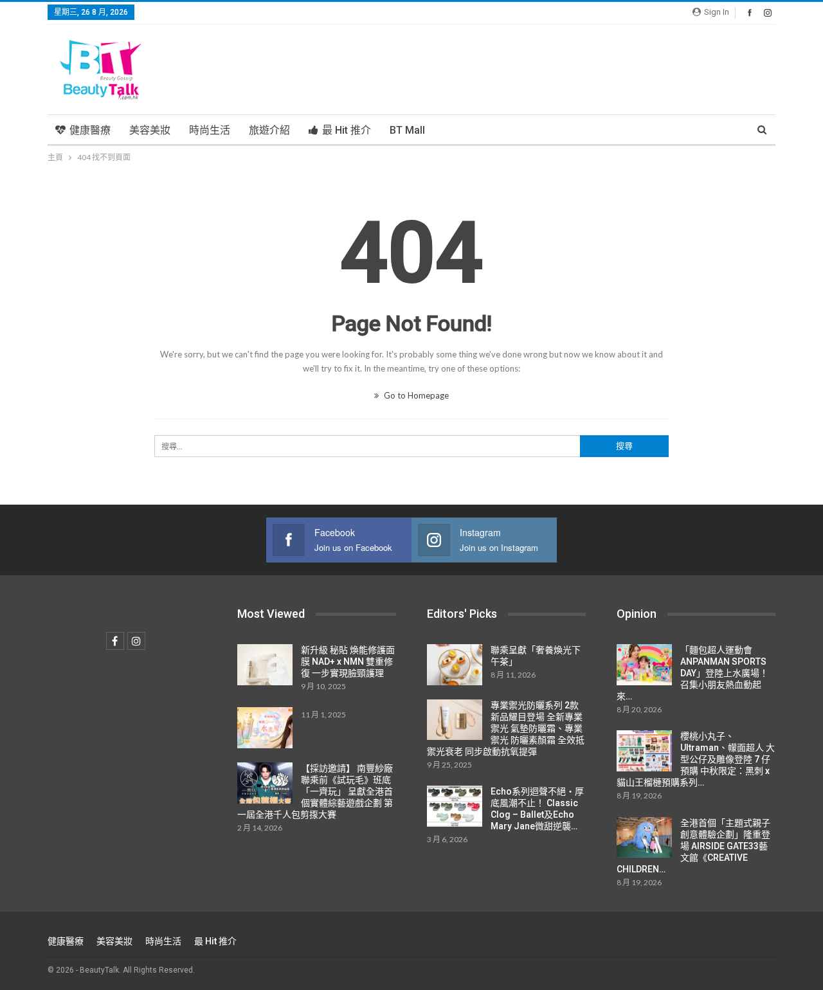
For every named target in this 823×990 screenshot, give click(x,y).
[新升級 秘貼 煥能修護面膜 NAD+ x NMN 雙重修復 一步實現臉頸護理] (265, 664)
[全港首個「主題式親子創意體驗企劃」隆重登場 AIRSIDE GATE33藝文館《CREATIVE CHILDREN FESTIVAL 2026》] (644, 837)
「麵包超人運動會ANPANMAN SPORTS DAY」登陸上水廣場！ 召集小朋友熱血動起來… (692, 673)
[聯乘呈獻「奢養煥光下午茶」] (454, 664)
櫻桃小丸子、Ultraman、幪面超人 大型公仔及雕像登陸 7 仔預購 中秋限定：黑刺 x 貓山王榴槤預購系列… (696, 759)
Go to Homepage (415, 395)
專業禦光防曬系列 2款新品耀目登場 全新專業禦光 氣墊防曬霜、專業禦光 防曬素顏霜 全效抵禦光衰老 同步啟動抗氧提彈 (505, 728)
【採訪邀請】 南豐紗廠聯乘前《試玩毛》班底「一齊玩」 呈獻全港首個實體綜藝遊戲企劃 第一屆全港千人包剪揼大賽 (315, 791)
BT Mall (407, 130)
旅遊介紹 (269, 130)
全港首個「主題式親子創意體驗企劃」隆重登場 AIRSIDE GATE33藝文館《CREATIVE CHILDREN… (693, 846)
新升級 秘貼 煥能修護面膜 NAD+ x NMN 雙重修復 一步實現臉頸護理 (348, 661)
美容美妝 (149, 130)
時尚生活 (209, 130)
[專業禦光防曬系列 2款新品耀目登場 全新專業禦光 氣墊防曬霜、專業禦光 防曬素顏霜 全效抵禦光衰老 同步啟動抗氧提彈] (454, 720)
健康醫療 (90, 130)
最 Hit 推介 (346, 130)
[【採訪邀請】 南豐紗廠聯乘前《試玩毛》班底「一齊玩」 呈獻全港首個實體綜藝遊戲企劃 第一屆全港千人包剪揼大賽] (265, 783)
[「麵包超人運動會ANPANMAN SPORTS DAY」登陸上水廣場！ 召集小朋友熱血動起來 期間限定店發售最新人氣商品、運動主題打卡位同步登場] (644, 664)
